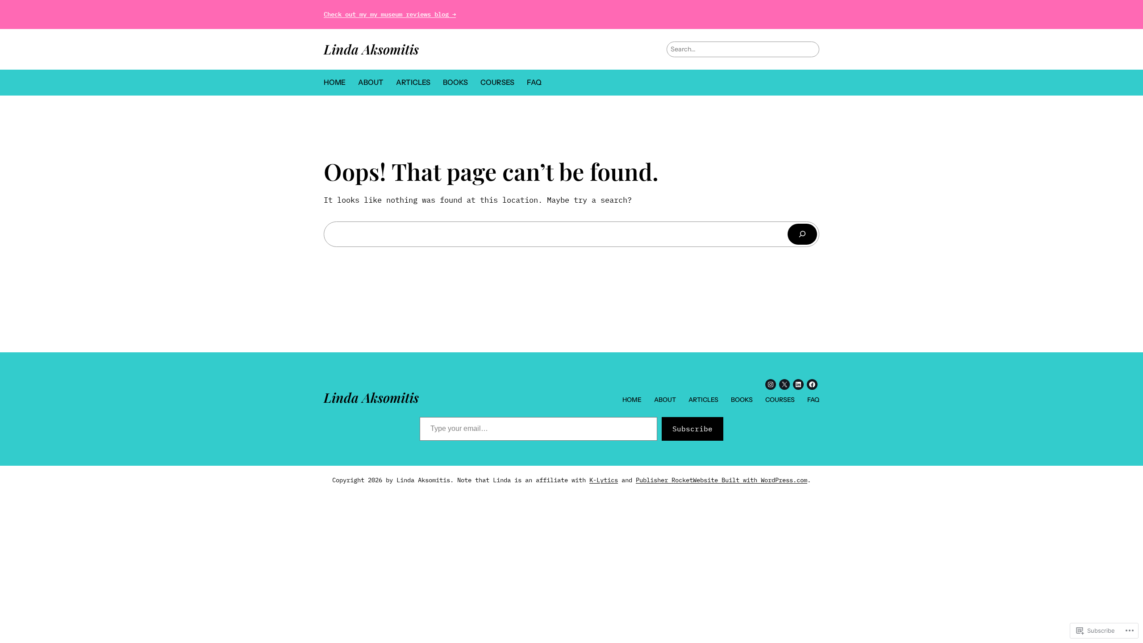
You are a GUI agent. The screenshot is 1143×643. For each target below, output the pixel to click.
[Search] (802, 234)
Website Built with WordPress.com (750, 480)
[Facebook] (812, 384)
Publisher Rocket (664, 480)
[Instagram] (770, 384)
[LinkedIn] (798, 384)
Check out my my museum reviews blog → (390, 14)
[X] (784, 384)
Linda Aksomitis (371, 49)
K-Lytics (603, 480)
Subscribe (692, 428)
